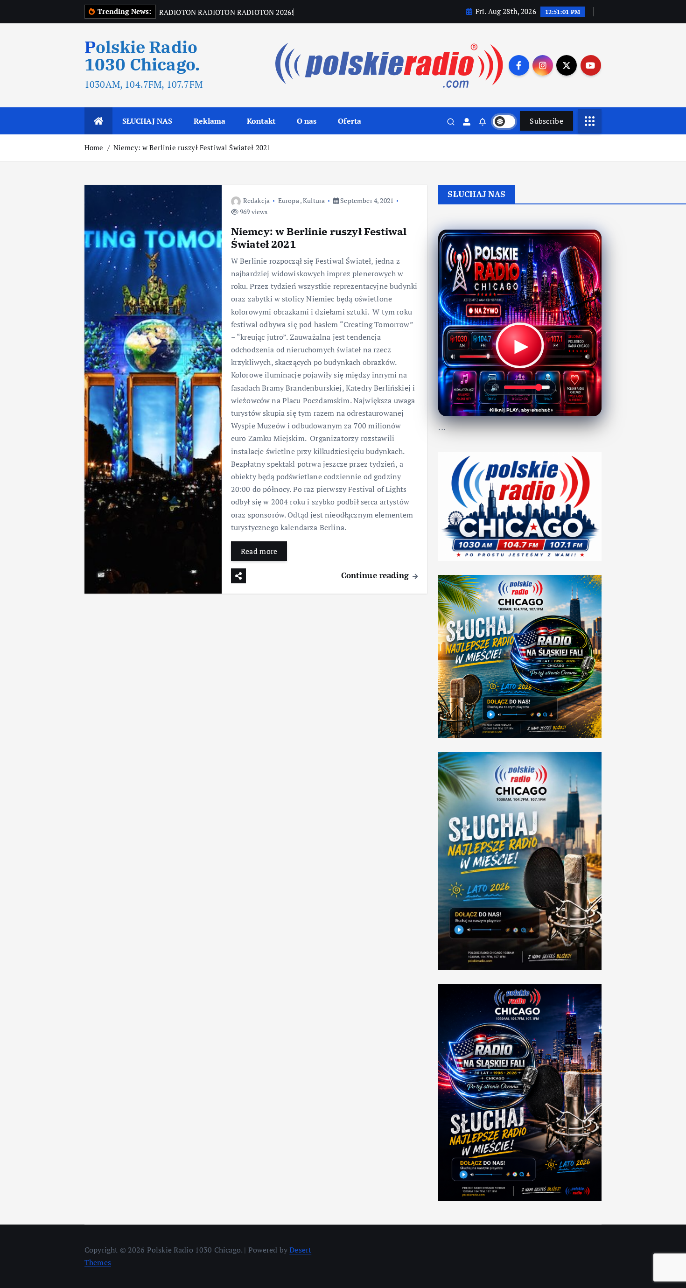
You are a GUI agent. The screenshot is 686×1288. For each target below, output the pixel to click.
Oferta (349, 121)
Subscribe (546, 121)
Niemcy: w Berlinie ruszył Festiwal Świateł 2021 (192, 147)
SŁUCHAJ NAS (147, 121)
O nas (307, 121)
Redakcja (256, 200)
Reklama (209, 121)
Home (94, 147)
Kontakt (261, 121)
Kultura (314, 200)
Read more (259, 551)
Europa (288, 200)
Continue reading (376, 575)
